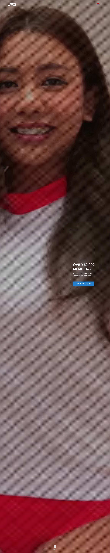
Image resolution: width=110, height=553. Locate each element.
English (98, 3)
